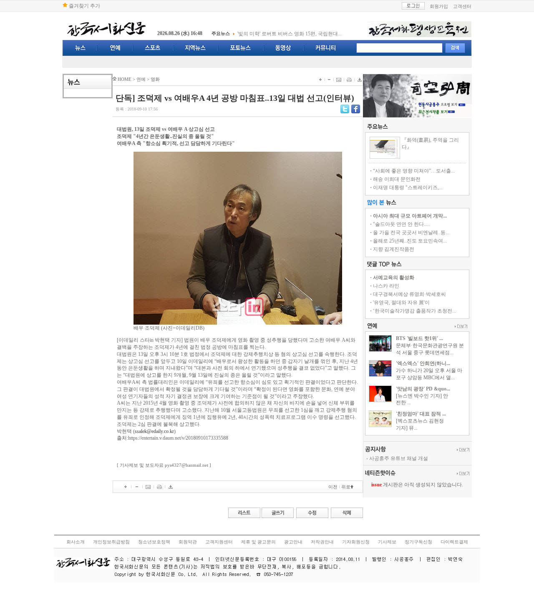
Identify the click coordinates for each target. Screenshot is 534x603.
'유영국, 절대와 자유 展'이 (401, 302)
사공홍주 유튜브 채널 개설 (398, 458)
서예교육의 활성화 (393, 277)
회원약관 (188, 542)
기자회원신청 (356, 542)
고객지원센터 (219, 542)
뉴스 (80, 48)
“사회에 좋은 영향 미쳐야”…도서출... (414, 171)
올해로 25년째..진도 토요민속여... (410, 241)
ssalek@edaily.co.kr (154, 431)
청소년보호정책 (154, 542)
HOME (124, 79)
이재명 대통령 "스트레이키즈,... (408, 187)
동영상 (284, 48)
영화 (155, 79)
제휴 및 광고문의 (258, 542)
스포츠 (153, 48)
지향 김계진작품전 (393, 249)
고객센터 (462, 6)
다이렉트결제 (454, 542)
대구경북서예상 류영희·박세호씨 (409, 294)
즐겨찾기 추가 (84, 6)
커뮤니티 (325, 48)
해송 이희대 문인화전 (397, 179)
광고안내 (293, 542)
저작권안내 (322, 542)
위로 (345, 486)
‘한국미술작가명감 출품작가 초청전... (414, 311)
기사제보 (387, 542)
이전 (333, 486)
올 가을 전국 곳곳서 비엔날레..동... (411, 232)
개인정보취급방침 (111, 542)
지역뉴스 (196, 48)
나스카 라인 (386, 286)
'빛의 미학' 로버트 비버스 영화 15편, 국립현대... (289, 34)
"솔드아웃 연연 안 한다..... (401, 224)
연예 (115, 48)
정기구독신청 (418, 542)
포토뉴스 (241, 48)
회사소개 (75, 542)
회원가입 (439, 6)
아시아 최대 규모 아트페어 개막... (410, 216)
